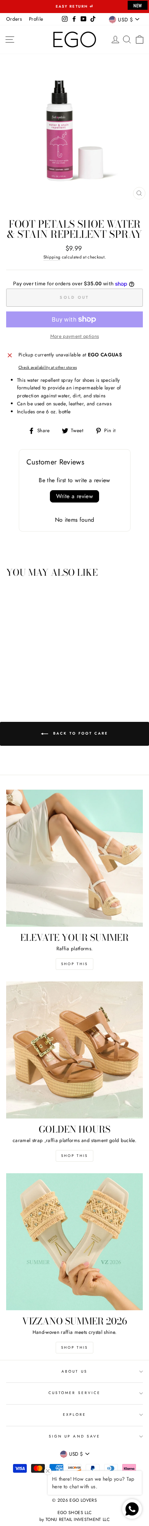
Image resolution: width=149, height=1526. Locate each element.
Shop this (74, 964)
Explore (74, 1414)
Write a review (74, 496)
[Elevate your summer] (74, 858)
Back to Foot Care (79, 733)
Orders (14, 18)
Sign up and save (74, 1436)
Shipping (52, 257)
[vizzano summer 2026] (74, 1241)
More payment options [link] (74, 336)
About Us (74, 1371)
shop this (74, 1155)
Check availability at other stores (47, 367)
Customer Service (74, 1392)
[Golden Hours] (74, 1049)
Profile (36, 18)
